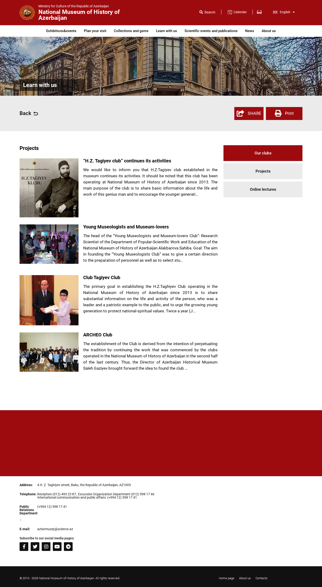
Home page (226, 578)
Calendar (240, 12)
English (285, 12)
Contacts (262, 578)
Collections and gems (131, 31)
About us (269, 31)
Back (25, 113)
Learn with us (166, 31)
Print (289, 113)
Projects (263, 171)
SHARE (254, 113)
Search (209, 12)
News (249, 31)
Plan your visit (95, 31)
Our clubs (263, 153)
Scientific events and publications (211, 31)
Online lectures (263, 189)
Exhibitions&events (61, 31)
